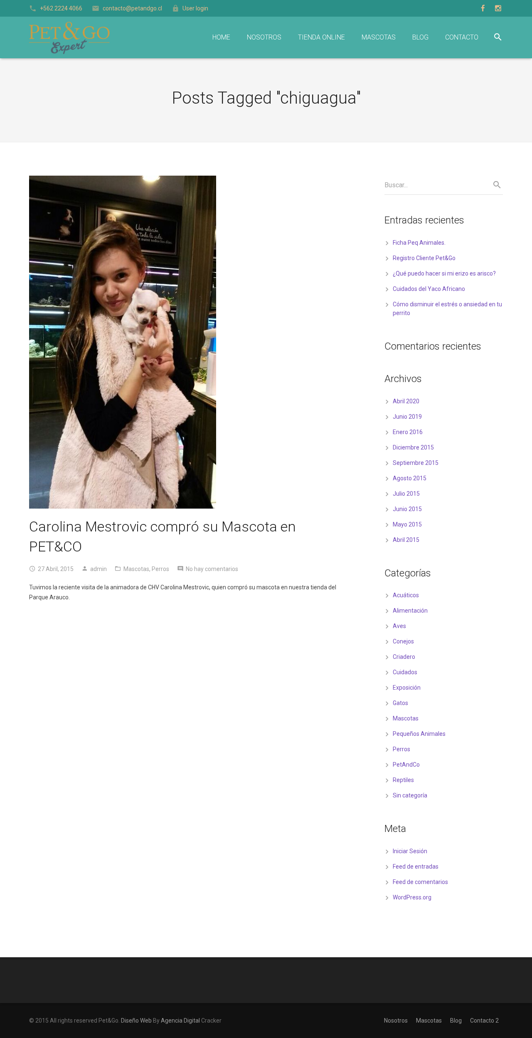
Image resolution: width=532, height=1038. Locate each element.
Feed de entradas (415, 866)
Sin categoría (410, 795)
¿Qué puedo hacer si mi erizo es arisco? (444, 273)
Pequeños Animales (419, 733)
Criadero (404, 656)
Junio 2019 (407, 416)
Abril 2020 (406, 401)
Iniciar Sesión (410, 851)
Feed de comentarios (420, 882)
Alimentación (410, 610)
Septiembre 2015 (415, 462)
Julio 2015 (406, 493)
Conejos (403, 641)
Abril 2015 (406, 539)
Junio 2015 (407, 509)
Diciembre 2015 (413, 447)
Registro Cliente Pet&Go (424, 258)
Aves (399, 626)
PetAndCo (406, 764)
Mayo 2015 (407, 524)
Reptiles (403, 780)
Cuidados (405, 672)
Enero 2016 (408, 432)
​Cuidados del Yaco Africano (429, 289)
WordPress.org (412, 897)
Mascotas (136, 569)
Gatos (400, 703)
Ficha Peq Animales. (419, 242)
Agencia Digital (180, 1020)
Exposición (407, 687)
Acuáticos (406, 595)
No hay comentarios (212, 569)
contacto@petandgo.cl (132, 8)
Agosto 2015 (409, 478)
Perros (160, 569)
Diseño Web (136, 1020)
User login (195, 8)
